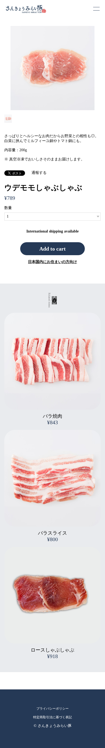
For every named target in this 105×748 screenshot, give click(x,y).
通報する (39, 173)
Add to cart (52, 249)
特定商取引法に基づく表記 (52, 717)
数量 (8, 208)
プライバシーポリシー (52, 708)
